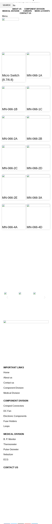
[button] (7, 297)
